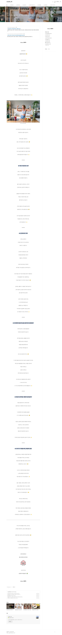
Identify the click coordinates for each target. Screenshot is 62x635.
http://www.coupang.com (11, 27)
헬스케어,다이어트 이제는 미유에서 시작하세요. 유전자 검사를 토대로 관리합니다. (19, 36)
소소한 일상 (11, 5)
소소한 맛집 (18, 5)
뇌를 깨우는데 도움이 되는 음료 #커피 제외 (13, 593)
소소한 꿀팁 (39, 5)
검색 (52, 2)
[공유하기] (9, 587)
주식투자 (47, 45)
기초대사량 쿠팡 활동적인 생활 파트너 (14, 28)
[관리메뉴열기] (60, 1)
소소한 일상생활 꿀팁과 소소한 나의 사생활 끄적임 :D (15, 619)
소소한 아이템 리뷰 (32, 5)
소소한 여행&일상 (48, 33)
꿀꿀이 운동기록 (47, 42)
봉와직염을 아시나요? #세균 (11, 595)
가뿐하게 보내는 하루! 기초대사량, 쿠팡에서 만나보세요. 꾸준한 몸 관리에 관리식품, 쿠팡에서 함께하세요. (23, 30)
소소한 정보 (45, 5)
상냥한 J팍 (9, 1)
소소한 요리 (24, 5)
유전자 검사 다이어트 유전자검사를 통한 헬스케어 (16, 35)
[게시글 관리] (10, 587)
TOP (55, 632)
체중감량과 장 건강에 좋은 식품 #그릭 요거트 (13, 594)
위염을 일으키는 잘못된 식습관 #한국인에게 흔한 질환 (14, 596)
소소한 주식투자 (52, 5)
